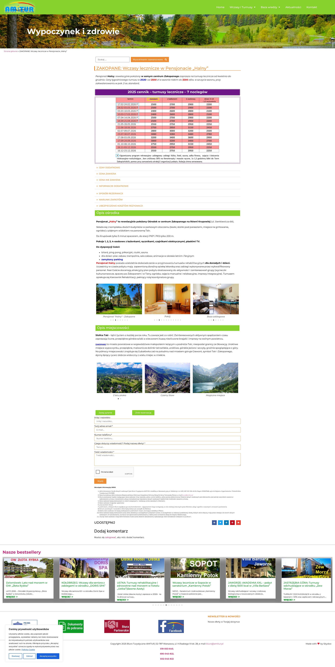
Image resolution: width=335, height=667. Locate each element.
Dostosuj (15, 656)
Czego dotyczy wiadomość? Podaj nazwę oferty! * (119, 443)
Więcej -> (12, 600)
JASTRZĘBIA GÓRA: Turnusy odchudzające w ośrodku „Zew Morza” (191, 585)
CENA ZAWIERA (107, 174)
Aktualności (293, 7)
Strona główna (10, 51)
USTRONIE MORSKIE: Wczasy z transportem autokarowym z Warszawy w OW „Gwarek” (303, 585)
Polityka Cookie (28, 649)
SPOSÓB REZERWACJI (111, 193)
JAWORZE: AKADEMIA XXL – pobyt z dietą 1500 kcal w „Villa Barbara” (139, 584)
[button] (167, 168)
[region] (34, 643)
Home (220, 7)
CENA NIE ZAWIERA (109, 180)
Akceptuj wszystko (48, 656)
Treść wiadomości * (104, 452)
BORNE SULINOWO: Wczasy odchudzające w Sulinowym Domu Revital (250, 585)
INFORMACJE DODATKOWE (114, 186)
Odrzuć (29, 656)
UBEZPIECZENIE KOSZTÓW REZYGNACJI (121, 206)
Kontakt (311, 7)
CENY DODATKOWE (109, 167)
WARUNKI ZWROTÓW (111, 199)
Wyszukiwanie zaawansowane (148, 59)
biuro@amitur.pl (187, 495)
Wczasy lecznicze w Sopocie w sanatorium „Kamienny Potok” (81, 584)
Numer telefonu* (103, 435)
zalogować (110, 537)
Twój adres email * (103, 426)
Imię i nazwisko (102, 418)
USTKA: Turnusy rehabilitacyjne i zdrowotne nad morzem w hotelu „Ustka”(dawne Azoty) (27, 585)
